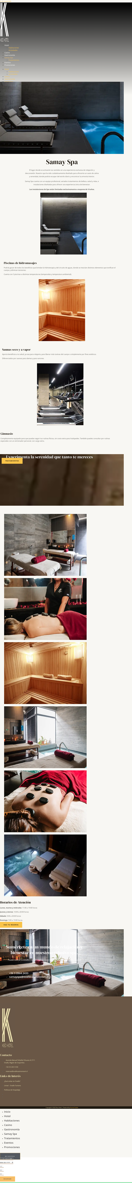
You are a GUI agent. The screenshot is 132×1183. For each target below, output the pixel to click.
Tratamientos (14, 60)
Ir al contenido (5, 1)
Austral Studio (74, 1107)
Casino (7, 53)
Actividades (13, 50)
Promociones (10, 65)
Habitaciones (14, 48)
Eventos (8, 62)
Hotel (7, 45)
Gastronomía (10, 55)
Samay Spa (9, 57)
